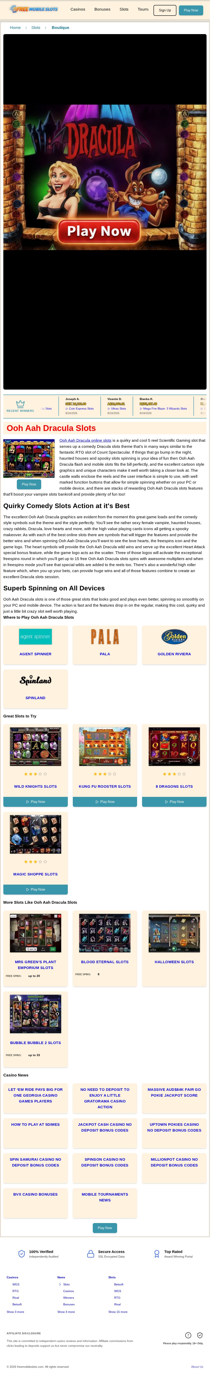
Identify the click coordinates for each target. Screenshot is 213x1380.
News (61, 1277)
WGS (15, 1284)
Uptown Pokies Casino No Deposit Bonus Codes (174, 1127)
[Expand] (59, 1284)
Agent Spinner (36, 654)
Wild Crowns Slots (201, 408)
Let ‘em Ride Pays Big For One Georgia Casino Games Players (35, 1095)
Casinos (78, 9)
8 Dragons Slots (174, 786)
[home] (34, 16)
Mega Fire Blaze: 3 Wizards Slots (150, 408)
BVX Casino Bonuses (35, 1194)
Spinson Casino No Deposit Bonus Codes (105, 1162)
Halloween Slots (174, 962)
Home (15, 27)
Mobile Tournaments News (105, 1197)
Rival (15, 1297)
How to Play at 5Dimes (35, 1124)
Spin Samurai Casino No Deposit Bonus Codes (35, 1162)
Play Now (191, 10)
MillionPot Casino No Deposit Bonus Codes (174, 1162)
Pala (105, 654)
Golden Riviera (174, 654)
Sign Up (165, 10)
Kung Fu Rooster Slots (105, 786)
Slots (124, 9)
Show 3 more (15, 1311)
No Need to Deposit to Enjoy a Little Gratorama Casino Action (104, 1098)
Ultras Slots (103, 408)
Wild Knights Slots (35, 786)
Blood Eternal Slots (105, 962)
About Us (197, 1366)
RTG (15, 1291)
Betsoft (17, 1304)
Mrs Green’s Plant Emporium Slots (35, 965)
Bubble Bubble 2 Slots (35, 1043)
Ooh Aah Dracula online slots (85, 440)
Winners (68, 1297)
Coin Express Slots (66, 408)
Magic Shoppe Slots (35, 874)
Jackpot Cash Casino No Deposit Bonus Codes (105, 1127)
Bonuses (102, 9)
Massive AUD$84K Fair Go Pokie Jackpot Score (174, 1092)
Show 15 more (118, 1311)
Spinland (36, 698)
